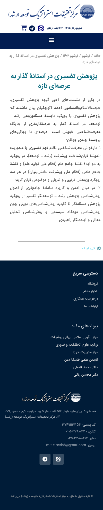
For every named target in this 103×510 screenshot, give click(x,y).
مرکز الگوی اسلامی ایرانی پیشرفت (74, 337)
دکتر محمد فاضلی (85, 367)
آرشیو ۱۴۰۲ (70, 56)
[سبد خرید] (24, 28)
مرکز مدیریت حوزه (85, 352)
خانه (97, 56)
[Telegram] (32, 28)
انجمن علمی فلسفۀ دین (81, 360)
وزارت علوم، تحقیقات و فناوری (77, 345)
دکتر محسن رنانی (86, 375)
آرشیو (86, 56)
